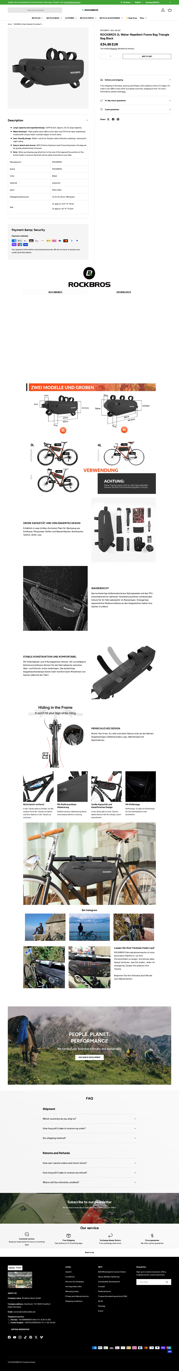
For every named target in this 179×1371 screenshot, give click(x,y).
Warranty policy (72, 1291)
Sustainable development (109, 1281)
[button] (135, 63)
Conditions (70, 1276)
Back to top (89, 1252)
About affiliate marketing (108, 1276)
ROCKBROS (104, 30)
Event (100, 1311)
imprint (68, 1272)
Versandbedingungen (72, 2)
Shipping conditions (73, 1301)
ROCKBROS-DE (17, 1362)
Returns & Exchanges (74, 1281)
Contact (101, 1286)
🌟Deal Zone (131, 18)
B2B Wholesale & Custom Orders (112, 1272)
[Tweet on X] (108, 119)
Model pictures (104, 1291)
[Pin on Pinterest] (118, 119)
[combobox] (35, 10)
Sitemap (101, 1306)
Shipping (113, 49)
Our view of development (89, 1057)
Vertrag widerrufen (20, 1329)
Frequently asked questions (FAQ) (112, 1296)
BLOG (100, 1301)
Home (10, 24)
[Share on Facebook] (113, 119)
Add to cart (147, 56)
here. (123, 91)
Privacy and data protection (77, 1296)
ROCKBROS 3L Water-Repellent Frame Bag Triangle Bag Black (28, 24)
